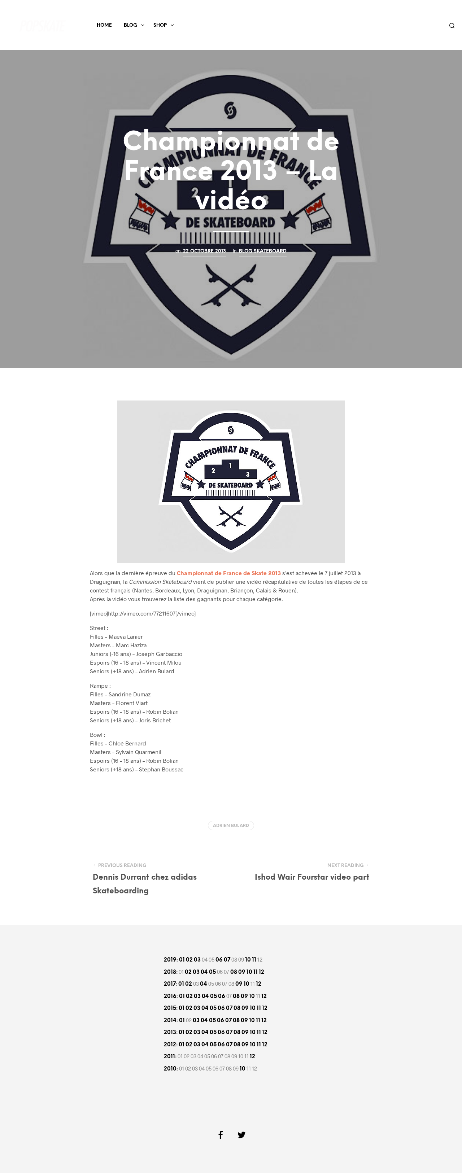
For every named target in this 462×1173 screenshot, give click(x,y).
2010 (170, 1069)
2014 (170, 1021)
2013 (170, 1033)
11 (254, 960)
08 (233, 972)
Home (104, 25)
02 (189, 960)
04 (204, 972)
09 (241, 972)
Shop (160, 25)
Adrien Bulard (231, 825)
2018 (170, 972)
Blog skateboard (263, 251)
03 (197, 960)
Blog (130, 25)
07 (227, 960)
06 (219, 960)
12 (261, 972)
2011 (169, 1057)
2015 (170, 1008)
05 (212, 972)
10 (248, 960)
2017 (170, 984)
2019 (170, 960)
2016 (170, 996)
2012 (170, 1045)
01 (182, 960)
